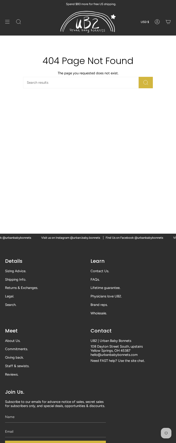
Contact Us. (100, 271)
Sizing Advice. (15, 271)
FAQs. (95, 279)
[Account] (157, 22)
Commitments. (16, 349)
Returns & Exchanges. (21, 288)
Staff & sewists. (17, 366)
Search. (10, 305)
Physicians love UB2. (106, 296)
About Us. (12, 341)
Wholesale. (99, 313)
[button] (18, 22)
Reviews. (11, 374)
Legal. (9, 296)
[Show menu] (7, 22)
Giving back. (14, 357)
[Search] (146, 82)
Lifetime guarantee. (105, 288)
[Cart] (168, 22)
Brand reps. (99, 305)
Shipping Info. (15, 279)
